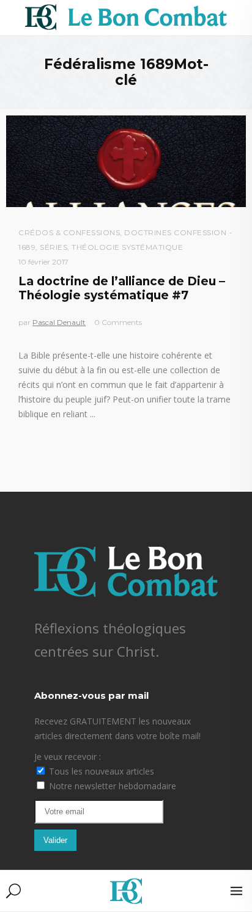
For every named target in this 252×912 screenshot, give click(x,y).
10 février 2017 (43, 261)
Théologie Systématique (127, 247)
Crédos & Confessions (69, 232)
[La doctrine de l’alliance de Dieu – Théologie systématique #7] (125, 161)
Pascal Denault (59, 322)
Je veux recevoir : (67, 756)
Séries (53, 247)
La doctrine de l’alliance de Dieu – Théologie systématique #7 (121, 288)
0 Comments (118, 322)
